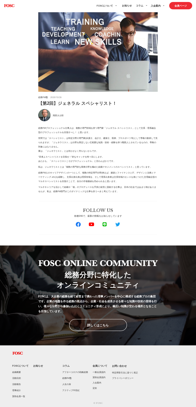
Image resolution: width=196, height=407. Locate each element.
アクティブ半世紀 (70, 390)
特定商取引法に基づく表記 (125, 372)
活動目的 (16, 378)
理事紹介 (16, 390)
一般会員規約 (99, 372)
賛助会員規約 (99, 377)
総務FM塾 (67, 378)
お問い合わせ (119, 365)
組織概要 (16, 372)
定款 (95, 388)
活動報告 (16, 384)
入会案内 (97, 382)
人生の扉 (66, 384)
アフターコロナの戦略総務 (75, 372)
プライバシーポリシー (123, 378)
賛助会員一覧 (18, 396)
